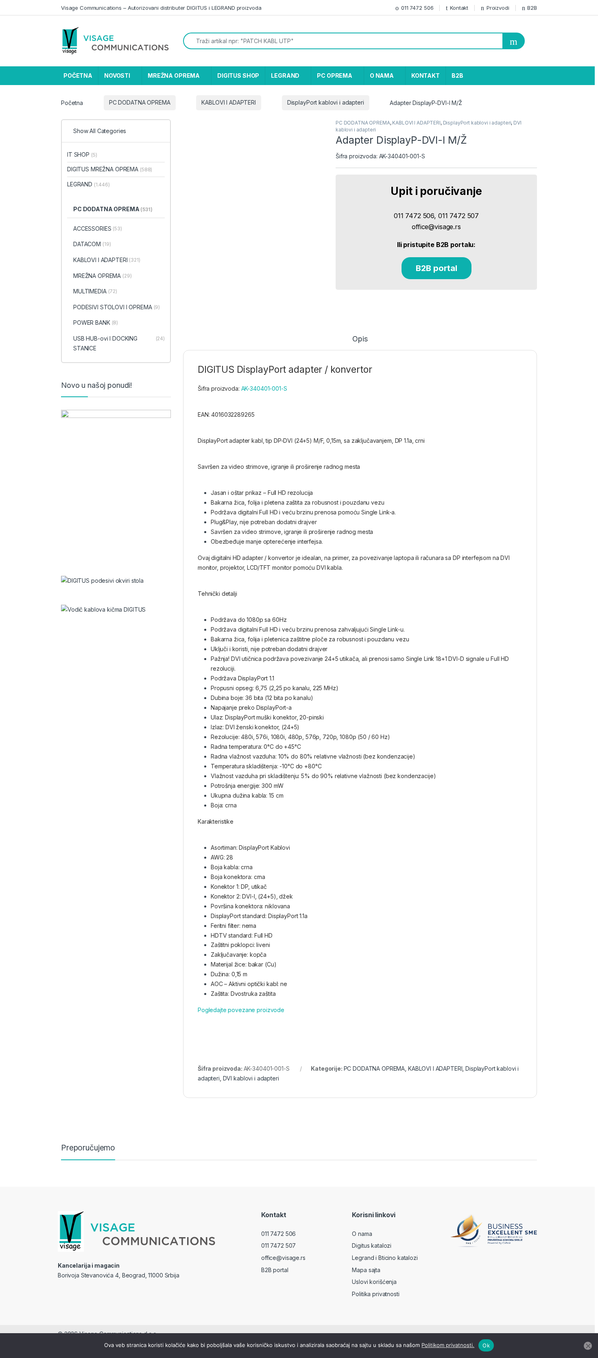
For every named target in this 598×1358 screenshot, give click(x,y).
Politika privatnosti (375, 1293)
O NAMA (382, 75)
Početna (72, 102)
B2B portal (436, 268)
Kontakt (459, 7)
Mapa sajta (366, 1269)
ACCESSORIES (97, 228)
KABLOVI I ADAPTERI (228, 102)
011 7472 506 (417, 7)
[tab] (359, 342)
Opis (359, 339)
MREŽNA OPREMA (174, 75)
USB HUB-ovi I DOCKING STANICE (119, 343)
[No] (588, 1346)
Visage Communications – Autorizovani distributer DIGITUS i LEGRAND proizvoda (161, 7)
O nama (362, 1233)
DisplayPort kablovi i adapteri (325, 102)
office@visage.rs (283, 1257)
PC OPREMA (334, 75)
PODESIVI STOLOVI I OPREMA (116, 307)
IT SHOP (82, 154)
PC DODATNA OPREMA (139, 102)
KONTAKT (425, 75)
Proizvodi (498, 7)
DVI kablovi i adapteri (251, 1078)
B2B (532, 7)
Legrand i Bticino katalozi (384, 1257)
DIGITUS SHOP (238, 75)
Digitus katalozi (371, 1245)
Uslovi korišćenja (374, 1281)
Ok (486, 1345)
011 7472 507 (278, 1245)
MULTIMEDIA (95, 291)
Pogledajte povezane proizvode (241, 1009)
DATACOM (92, 244)
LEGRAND (285, 75)
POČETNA (77, 75)
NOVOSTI (117, 75)
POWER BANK (95, 322)
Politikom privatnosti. (447, 1345)
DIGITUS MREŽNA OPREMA (109, 169)
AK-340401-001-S (264, 388)
